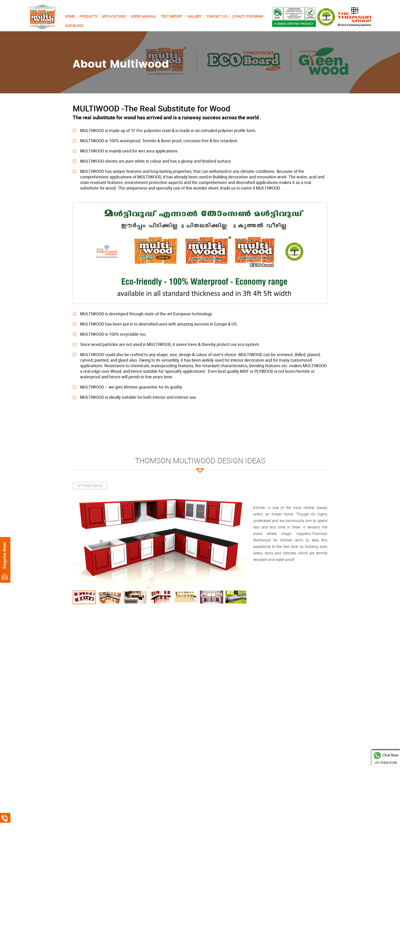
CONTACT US (216, 16)
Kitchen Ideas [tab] (90, 485)
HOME (70, 16)
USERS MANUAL (143, 16)
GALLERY (194, 16)
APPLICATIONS (114, 16)
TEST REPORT (172, 16)
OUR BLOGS (74, 25)
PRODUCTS (88, 16)
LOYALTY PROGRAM (247, 16)
